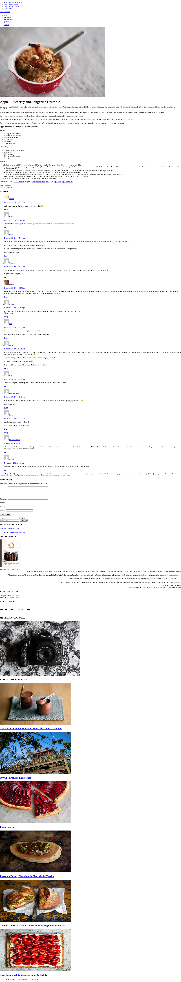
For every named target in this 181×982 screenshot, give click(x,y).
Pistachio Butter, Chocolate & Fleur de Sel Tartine (27, 876)
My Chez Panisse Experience (15, 777)
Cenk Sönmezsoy (22, 979)
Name (2, 503)
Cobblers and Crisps (38, 182)
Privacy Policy (34, 979)
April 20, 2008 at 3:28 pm (12, 443)
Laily (11, 234)
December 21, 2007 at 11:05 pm (14, 288)
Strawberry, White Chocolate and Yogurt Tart (24, 975)
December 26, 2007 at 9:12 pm (14, 397)
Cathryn (12, 263)
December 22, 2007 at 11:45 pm (14, 308)
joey (10, 375)
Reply (6, 209)
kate (10, 324)
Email (2, 506)
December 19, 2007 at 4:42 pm (14, 202)
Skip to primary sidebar (12, 6)
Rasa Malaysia (14, 393)
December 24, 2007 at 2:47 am (14, 327)
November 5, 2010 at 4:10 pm (14, 463)
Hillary (11, 217)
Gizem (11, 304)
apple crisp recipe (67, 182)
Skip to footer (8, 8)
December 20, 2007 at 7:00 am (14, 238)
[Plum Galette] (35, 822)
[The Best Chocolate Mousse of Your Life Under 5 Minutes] (35, 724)
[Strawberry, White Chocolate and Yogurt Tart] (35, 970)
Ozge (11, 415)
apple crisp (57, 182)
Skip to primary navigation (13, 2)
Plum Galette (7, 827)
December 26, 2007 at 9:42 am (14, 379)
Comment (4, 499)
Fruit (47, 182)
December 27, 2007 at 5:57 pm (14, 418)
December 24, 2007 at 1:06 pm (14, 349)
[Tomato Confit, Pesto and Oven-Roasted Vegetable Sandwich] (35, 921)
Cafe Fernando (5, 12)
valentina (12, 284)
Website (2, 510)
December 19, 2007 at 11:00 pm (14, 220)
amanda (11, 199)
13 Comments (19, 182)
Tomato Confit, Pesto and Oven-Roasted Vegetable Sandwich (32, 925)
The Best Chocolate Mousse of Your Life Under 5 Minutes (31, 728)
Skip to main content (11, 4)
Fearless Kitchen (14, 440)
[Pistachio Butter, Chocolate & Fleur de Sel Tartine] (35, 872)
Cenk (11, 345)
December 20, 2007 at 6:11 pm (14, 266)
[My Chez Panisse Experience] (35, 773)
